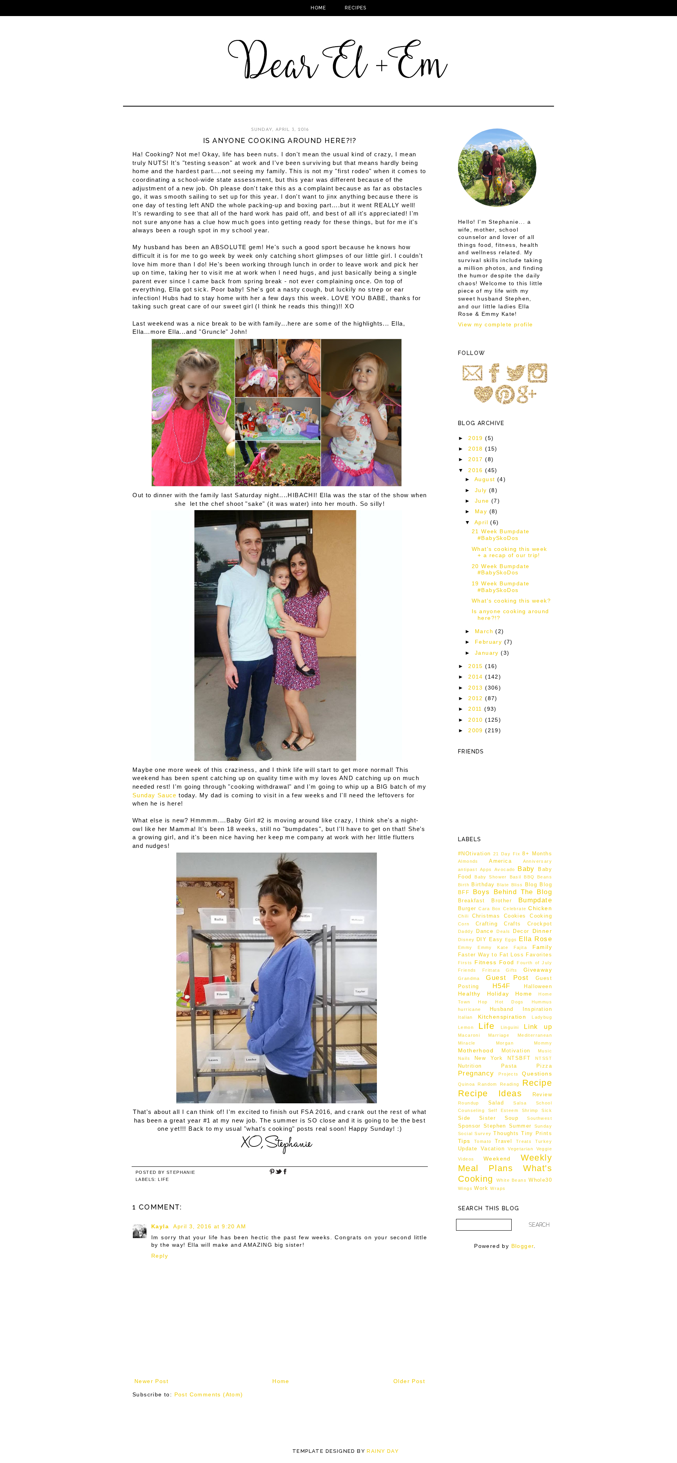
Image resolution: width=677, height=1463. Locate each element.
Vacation (493, 1149)
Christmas (486, 916)
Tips (464, 1141)
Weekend (497, 1158)
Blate (503, 884)
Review (542, 1094)
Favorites (539, 955)
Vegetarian (520, 1148)
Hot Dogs (509, 1001)
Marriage (498, 1035)
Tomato (482, 1141)
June (483, 501)
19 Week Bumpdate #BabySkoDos (500, 586)
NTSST (543, 1058)
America (500, 861)
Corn (464, 924)
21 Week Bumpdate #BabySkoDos (500, 534)
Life (163, 1179)
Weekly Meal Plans (505, 1163)
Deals (503, 931)
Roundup (468, 1103)
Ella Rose (535, 939)
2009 (476, 730)
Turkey (543, 1141)
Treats (524, 1141)
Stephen (494, 1126)
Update (467, 1149)
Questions (537, 1073)
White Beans (511, 1180)
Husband (502, 1009)
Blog (531, 884)
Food (506, 962)
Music (545, 1050)
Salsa (520, 1103)
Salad (496, 1103)
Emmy (465, 947)
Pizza (544, 1066)
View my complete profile (495, 324)
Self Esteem (503, 1110)
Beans (544, 877)
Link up (538, 1026)
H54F (501, 986)
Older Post (409, 1381)
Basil (515, 877)
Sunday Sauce (154, 795)
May (482, 511)
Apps (486, 869)
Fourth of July (534, 962)
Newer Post (151, 1381)
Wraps (497, 1188)
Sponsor (469, 1126)
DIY (481, 939)
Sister (487, 1118)
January (488, 653)
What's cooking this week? (511, 601)
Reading (510, 1084)
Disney (466, 939)
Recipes (355, 8)
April (482, 522)
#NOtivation (474, 853)
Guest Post (507, 977)
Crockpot (539, 924)
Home (318, 8)
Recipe (537, 1083)
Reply (159, 1256)
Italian (465, 1017)
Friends (467, 970)
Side (464, 1118)
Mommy (543, 1043)
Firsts (465, 962)
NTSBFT (518, 1058)
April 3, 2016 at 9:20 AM (209, 1226)
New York (488, 1058)
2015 (476, 666)
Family (542, 947)
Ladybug (542, 1017)
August (485, 479)
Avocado (504, 869)
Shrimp (530, 1110)
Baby (526, 869)
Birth (463, 884)
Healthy (469, 993)
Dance (484, 931)
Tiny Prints (536, 1133)
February (489, 642)
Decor (521, 931)
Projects (508, 1074)
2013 (476, 687)
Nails (464, 1058)
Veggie (544, 1148)
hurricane (469, 1009)
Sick (546, 1110)
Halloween (538, 986)
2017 (476, 459)
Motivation (515, 1051)
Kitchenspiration (502, 1017)
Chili (463, 916)
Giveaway (537, 970)
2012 (476, 698)
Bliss (517, 884)
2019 (476, 438)
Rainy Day (383, 1451)
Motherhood (476, 1050)
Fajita (520, 947)
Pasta (509, 1066)
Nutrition (470, 1066)
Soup (512, 1118)
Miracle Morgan (486, 1043)
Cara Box (489, 908)
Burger (467, 908)
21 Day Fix (506, 853)
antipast (467, 869)
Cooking (541, 916)
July (482, 490)
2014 (476, 677)
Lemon (466, 1027)
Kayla (161, 1226)
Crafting (487, 924)
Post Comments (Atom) (208, 1394)
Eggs (511, 939)
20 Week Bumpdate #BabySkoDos (500, 569)
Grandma (469, 978)
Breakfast (471, 901)
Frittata (491, 970)
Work (481, 1188)
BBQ (529, 877)
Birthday (482, 884)
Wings (465, 1188)
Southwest (539, 1118)
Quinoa (466, 1084)
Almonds (468, 861)
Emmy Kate (493, 947)
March (485, 631)
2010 (476, 720)
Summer (520, 1126)
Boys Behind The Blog (512, 892)
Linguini (510, 1027)
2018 (476, 448)
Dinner (542, 931)
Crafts (512, 924)
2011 (476, 709)
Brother (501, 901)
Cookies (515, 916)
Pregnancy (476, 1073)
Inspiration (537, 1009)
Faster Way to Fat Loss (491, 955)
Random (487, 1084)
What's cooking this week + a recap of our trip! (509, 552)
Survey (482, 1133)
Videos (466, 1159)
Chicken (540, 908)
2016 (476, 470)
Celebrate (515, 908)
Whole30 (540, 1180)
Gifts (512, 970)
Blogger (522, 1246)
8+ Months (537, 853)
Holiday (498, 993)
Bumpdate (535, 900)
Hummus (542, 1001)
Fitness (485, 962)
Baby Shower (490, 877)
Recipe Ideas (490, 1093)
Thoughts (506, 1133)
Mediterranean (535, 1035)
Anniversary (537, 861)
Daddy (465, 931)
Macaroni (469, 1035)
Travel (503, 1141)
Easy (496, 939)
